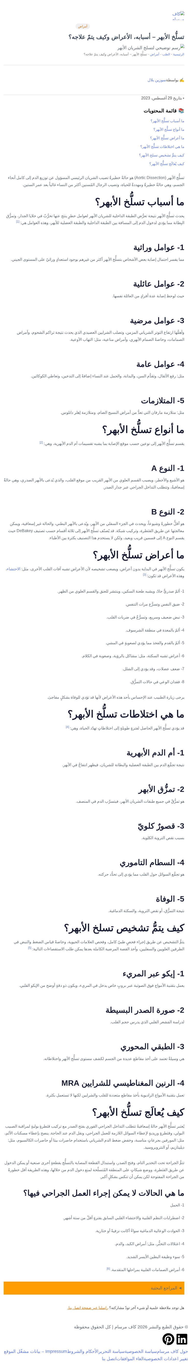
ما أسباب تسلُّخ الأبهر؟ (167, 121)
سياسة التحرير (111, 1351)
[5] (29, 948)
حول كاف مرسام (172, 1351)
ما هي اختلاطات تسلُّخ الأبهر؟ (162, 146)
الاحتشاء (13, 569)
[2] (41, 442)
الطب (166, 54)
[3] (144, 574)
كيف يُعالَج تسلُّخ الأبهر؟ (166, 164)
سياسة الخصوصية (141, 1351)
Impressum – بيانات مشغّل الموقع (35, 1351)
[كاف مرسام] (175, 16)
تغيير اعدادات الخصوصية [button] (166, 1358)
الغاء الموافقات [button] (130, 1358)
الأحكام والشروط (82, 1351)
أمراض (82, 26)
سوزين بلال (157, 80)
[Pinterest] (168, 1339)
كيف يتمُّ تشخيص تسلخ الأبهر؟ (161, 155)
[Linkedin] (182, 1339)
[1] (17, 221)
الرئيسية (178, 54)
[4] (67, 727)
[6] (108, 1268)
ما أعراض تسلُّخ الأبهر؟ (167, 138)
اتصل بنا (109, 1358)
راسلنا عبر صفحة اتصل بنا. (88, 1308)
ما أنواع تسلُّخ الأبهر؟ (168, 129)
